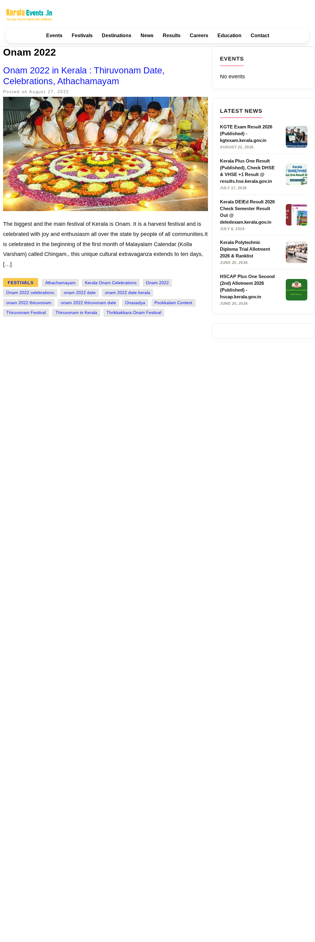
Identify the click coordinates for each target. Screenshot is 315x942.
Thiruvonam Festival (26, 312)
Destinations (116, 35)
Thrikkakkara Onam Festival (133, 312)
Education (229, 35)
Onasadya (135, 302)
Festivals (82, 35)
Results (172, 35)
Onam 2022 (157, 283)
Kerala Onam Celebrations (111, 283)
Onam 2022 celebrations (30, 292)
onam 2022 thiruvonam (28, 302)
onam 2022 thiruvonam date (88, 302)
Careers (199, 35)
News (147, 35)
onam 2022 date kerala (127, 292)
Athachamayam (60, 283)
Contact (260, 35)
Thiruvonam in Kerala (76, 312)
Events (54, 35)
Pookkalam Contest (173, 302)
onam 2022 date (80, 292)
